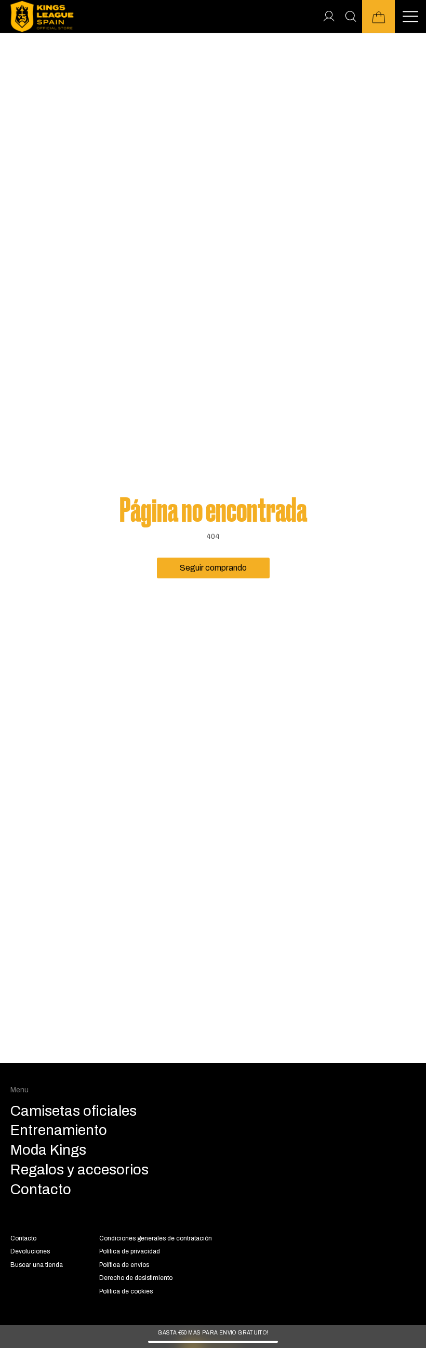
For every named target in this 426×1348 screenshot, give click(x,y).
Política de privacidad (129, 1251)
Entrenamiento (58, 1130)
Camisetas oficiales (73, 1111)
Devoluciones (30, 1251)
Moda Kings (48, 1150)
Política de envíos (124, 1264)
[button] (378, 16)
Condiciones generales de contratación (155, 1238)
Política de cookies (126, 1291)
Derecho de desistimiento (135, 1277)
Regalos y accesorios (79, 1170)
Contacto (23, 1238)
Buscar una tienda (36, 1264)
